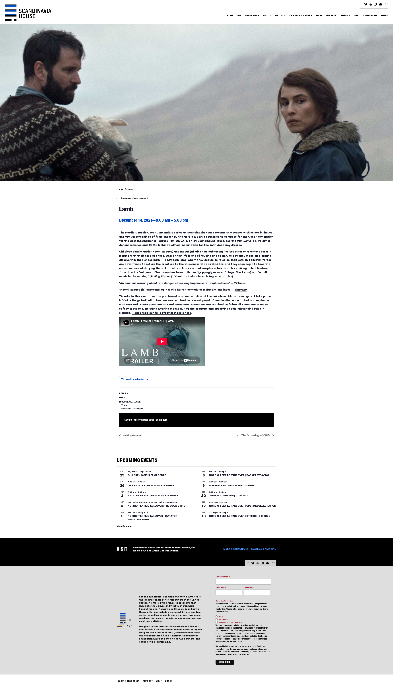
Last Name (248, 587)
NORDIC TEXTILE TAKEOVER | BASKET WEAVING (239, 475)
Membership (369, 15)
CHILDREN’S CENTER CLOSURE (147, 475)
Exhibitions (234, 15)
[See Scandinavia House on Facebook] (361, 4)
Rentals (345, 15)
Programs (251, 15)
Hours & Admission (263, 549)
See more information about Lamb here (145, 419)
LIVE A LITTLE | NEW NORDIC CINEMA (151, 485)
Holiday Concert (132, 435)
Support (148, 681)
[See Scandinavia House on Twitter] (365, 4)
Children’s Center (300, 15)
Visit (266, 15)
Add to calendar (135, 379)
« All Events (126, 189)
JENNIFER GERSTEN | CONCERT (228, 495)
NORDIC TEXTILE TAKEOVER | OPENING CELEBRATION (242, 505)
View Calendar (124, 526)
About (169, 681)
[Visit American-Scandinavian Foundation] (124, 625)
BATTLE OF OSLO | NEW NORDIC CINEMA (153, 495)
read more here (178, 304)
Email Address (223, 577)
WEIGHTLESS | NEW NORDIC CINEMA (232, 485)
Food (319, 15)
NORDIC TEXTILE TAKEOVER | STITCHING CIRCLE (239, 516)
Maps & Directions (235, 549)
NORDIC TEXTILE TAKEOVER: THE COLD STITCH (157, 505)
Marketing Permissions (224, 601)
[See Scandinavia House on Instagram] (375, 4)
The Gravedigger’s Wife (256, 435)
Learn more (264, 652)
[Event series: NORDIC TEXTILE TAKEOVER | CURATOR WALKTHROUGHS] (147, 512)
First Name (221, 587)
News (384, 15)
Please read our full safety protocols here (161, 312)
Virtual (279, 15)
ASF (356, 15)
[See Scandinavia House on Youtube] (370, 4)
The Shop (331, 15)
